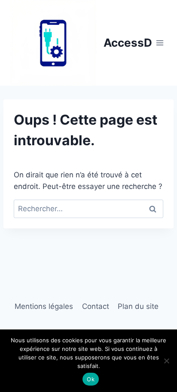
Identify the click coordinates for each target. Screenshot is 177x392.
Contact (95, 306)
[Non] (166, 360)
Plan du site (138, 306)
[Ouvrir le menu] (160, 42)
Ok (91, 379)
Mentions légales (44, 306)
